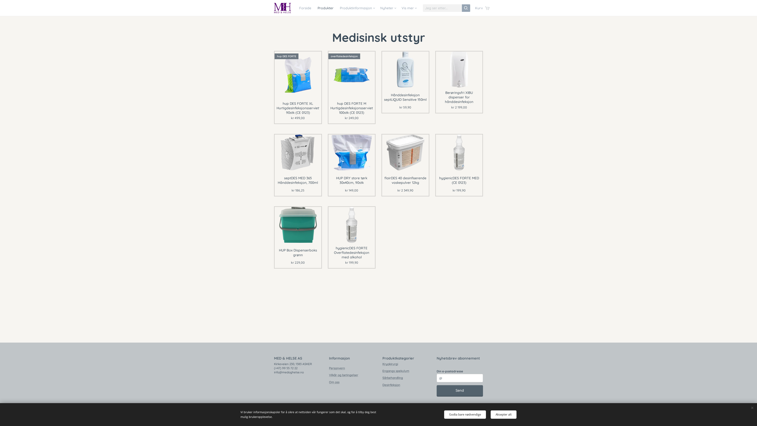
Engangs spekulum (395, 371)
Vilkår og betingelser (343, 375)
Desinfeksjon (391, 385)
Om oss (334, 382)
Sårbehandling (392, 378)
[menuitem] (306, 8)
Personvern (337, 368)
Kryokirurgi (390, 364)
